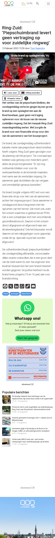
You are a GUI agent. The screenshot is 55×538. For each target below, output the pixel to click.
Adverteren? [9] (27, 487)
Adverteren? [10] (27, 22)
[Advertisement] (27, 14)
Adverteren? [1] (27, 384)
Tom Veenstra (37, 48)
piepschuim (26, 294)
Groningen (15, 294)
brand (5, 294)
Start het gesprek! (27, 338)
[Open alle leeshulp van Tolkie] (26, 98)
